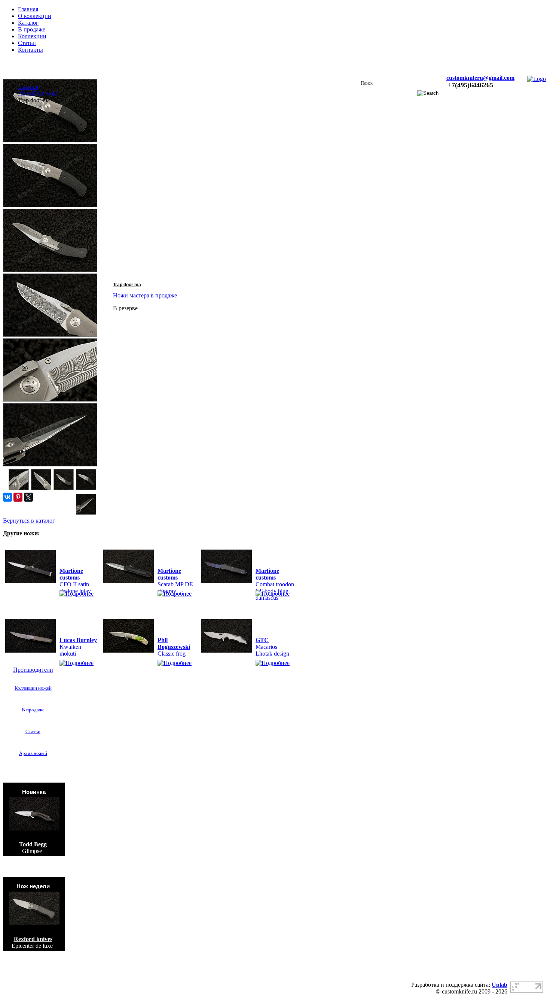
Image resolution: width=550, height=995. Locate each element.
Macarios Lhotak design (272, 650)
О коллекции (34, 16)
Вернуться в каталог (29, 520)
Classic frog (172, 653)
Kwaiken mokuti (70, 650)
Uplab (499, 985)
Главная (28, 9)
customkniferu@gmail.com (480, 78)
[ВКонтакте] (7, 497)
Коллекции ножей (33, 688)
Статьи (27, 43)
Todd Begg (33, 844)
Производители (33, 669)
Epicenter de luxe (32, 946)
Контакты (30, 49)
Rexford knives (33, 939)
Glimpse (32, 851)
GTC (262, 640)
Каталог (28, 22)
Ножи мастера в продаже (145, 295)
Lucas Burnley (78, 640)
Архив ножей (33, 753)
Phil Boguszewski (174, 643)
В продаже (31, 29)
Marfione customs (71, 574)
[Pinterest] (17, 497)
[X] (28, 497)
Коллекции (32, 36)
